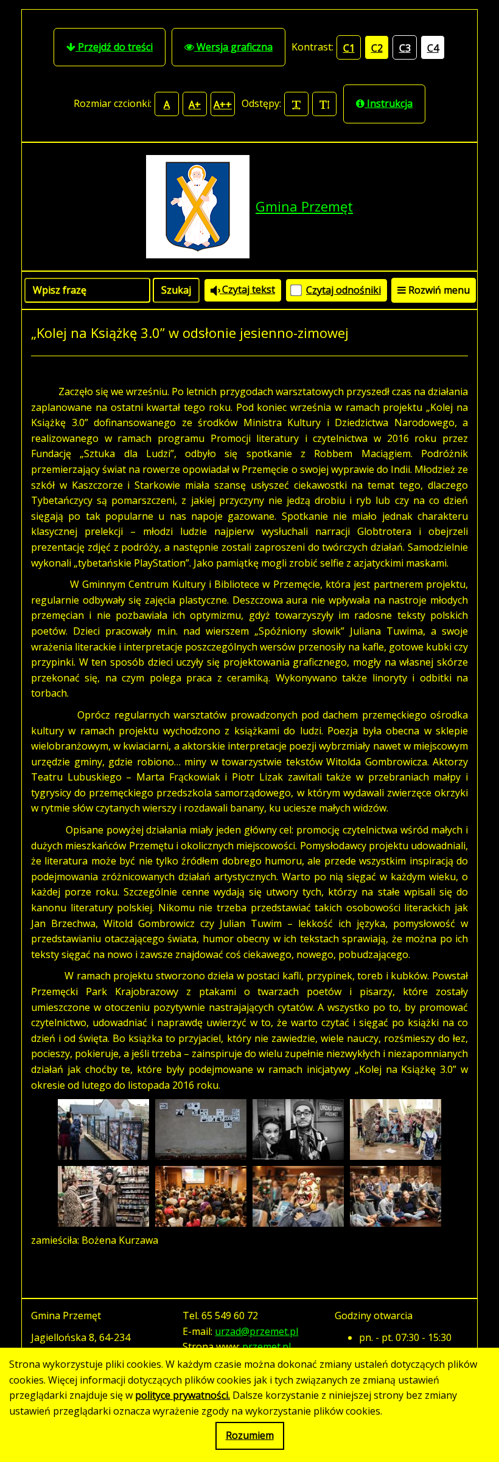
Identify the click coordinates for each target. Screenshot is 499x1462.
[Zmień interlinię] (324, 104)
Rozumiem (250, 1435)
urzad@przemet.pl (256, 1331)
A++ (223, 104)
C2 (377, 48)
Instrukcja (389, 103)
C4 (433, 48)
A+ (195, 104)
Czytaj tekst (247, 289)
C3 (405, 48)
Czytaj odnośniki (343, 290)
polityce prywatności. (182, 1395)
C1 (349, 48)
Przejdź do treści (114, 46)
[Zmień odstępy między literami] (296, 104)
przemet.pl (266, 1346)
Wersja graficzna (233, 46)
